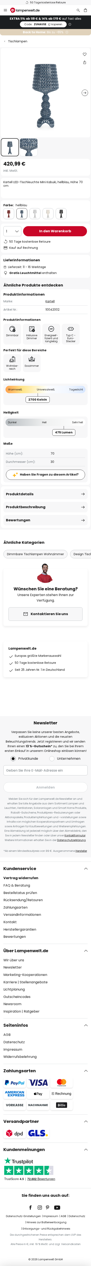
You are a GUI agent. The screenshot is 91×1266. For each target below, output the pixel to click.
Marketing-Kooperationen (25, 974)
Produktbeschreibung (26, 507)
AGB (7, 1034)
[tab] (45, 903)
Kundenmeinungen (24, 1150)
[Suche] (78, 10)
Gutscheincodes (16, 996)
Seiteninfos (15, 1025)
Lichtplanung (14, 989)
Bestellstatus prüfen (20, 892)
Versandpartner (21, 1121)
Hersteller (81, 851)
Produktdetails (19, 494)
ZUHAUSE (43, 24)
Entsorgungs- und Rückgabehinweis (46, 1228)
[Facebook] (33, 1207)
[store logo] (27, 10)
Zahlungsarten (15, 907)
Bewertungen (18, 520)
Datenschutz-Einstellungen (23, 1216)
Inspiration (12, 1011)
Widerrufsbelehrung (20, 1056)
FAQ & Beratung (16, 885)
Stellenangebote (34, 982)
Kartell (50, 301)
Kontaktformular (75, 835)
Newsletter (12, 967)
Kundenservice (19, 869)
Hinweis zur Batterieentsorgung (46, 1222)
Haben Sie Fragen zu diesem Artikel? (49, 474)
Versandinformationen (22, 914)
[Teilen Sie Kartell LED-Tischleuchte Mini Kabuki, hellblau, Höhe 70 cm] (84, 62)
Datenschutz (14, 1042)
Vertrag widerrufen (20, 878)
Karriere (10, 982)
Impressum (12, 1049)
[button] (10, 147)
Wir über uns (13, 960)
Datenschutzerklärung (71, 840)
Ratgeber (32, 1011)
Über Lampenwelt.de (25, 951)
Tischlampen (17, 41)
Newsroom (12, 1004)
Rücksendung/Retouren (23, 900)
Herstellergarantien (19, 929)
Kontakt (10, 922)
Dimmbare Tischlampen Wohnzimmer (35, 554)
